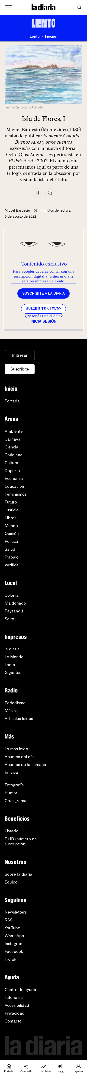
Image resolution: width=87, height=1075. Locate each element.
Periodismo (15, 702)
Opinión (12, 533)
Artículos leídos (19, 718)
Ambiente (14, 431)
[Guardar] (37, 192)
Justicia (12, 510)
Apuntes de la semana (25, 764)
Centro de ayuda (20, 989)
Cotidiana (14, 454)
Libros (10, 517)
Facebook (14, 951)
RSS (9, 920)
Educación (14, 486)
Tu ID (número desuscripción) (21, 841)
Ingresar (20, 355)
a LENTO (43, 309)
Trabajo (12, 557)
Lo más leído (16, 748)
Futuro (11, 502)
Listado (11, 831)
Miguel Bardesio (17, 210)
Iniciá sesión (43, 321)
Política (11, 541)
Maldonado (15, 603)
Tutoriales (14, 997)
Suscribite (19, 369)
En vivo (11, 772)
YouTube (12, 927)
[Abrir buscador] (79, 7)
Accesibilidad (17, 1005)
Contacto (13, 1021)
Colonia (12, 595)
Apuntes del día (19, 756)
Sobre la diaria (18, 874)
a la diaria (43, 293)
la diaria (12, 649)
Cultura (11, 462)
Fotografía (14, 785)
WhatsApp (14, 935)
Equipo (11, 882)
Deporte (12, 470)
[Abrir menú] (8, 7)
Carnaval (13, 439)
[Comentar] (49, 192)
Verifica (12, 565)
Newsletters (16, 912)
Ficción (51, 36)
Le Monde (14, 656)
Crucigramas (16, 800)
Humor (11, 792)
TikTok (10, 959)
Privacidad (15, 1013)
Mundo (11, 525)
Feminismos (15, 494)
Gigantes (13, 672)
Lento (35, 36)
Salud (10, 549)
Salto (9, 618)
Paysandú (14, 611)
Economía (14, 478)
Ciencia (11, 447)
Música (11, 710)
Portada (12, 401)
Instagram (14, 943)
